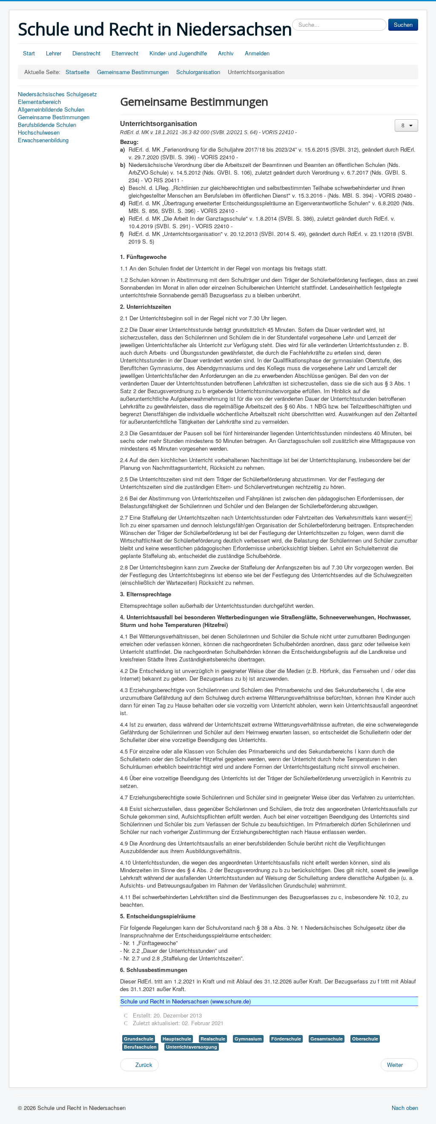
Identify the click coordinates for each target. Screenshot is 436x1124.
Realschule (213, 1038)
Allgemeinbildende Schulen (51, 109)
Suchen (403, 24)
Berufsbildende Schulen (47, 125)
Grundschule (138, 1038)
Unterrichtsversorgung (191, 1047)
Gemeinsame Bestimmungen (53, 117)
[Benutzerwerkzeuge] (406, 125)
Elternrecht (125, 53)
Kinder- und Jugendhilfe (178, 53)
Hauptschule (177, 1038)
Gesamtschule (326, 1038)
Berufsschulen (140, 1047)
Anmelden (257, 53)
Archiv (226, 53)
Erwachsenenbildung (43, 140)
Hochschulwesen (39, 132)
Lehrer (53, 53)
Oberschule (365, 1038)
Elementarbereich (39, 102)
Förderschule (286, 1038)
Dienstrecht (86, 53)
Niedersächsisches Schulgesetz (57, 94)
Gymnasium (248, 1038)
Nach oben (405, 1108)
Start (29, 53)
